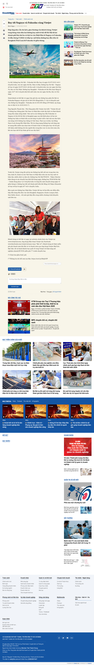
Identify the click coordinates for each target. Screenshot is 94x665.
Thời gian (49, 292)
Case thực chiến (43, 586)
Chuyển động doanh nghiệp (28, 601)
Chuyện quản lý (43, 588)
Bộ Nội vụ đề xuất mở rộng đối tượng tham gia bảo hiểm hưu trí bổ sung (46, 392)
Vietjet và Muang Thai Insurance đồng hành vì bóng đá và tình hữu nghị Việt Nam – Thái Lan (82, 44)
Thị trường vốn (79, 583)
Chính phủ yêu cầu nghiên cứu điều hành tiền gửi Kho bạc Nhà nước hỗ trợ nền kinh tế (46, 365)
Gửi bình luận (15, 286)
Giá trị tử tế (5, 605)
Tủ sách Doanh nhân (8, 603)
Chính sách (78, 581)
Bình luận (5, 583)
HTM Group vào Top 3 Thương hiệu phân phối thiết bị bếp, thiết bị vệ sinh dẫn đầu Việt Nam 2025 (45, 303)
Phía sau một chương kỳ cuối (74, 503)
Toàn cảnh (18, 13)
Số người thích (57, 291)
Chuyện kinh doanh (48, 13)
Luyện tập (41, 605)
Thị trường (60, 586)
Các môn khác (43, 614)
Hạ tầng (77, 586)
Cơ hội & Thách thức (63, 581)
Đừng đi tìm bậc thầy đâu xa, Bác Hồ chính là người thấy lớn (58, 425)
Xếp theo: (43, 291)
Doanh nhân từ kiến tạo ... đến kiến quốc (9, 625)
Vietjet (13, 274)
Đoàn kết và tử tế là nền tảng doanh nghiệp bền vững (12, 425)
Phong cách (5, 601)
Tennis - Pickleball (44, 612)
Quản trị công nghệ (44, 583)
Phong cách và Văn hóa (76, 13)
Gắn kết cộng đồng (26, 603)
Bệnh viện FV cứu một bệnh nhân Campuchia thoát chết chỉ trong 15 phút (77, 543)
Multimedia (6, 401)
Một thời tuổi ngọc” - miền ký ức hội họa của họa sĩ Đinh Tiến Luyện (71, 561)
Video (14, 401)
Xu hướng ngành (7, 588)
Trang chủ (11, 19)
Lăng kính (60, 588)
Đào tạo (41, 590)
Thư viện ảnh (27, 401)
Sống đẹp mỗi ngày (44, 601)
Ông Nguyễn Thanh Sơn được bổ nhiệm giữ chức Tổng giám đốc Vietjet (83, 53)
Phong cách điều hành (27, 586)
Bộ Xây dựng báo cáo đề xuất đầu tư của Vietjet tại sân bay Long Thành (82, 62)
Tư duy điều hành (44, 581)
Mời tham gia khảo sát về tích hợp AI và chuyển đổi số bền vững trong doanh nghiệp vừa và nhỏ (71, 510)
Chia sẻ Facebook (16, 269)
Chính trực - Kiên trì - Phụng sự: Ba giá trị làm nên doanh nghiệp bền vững (35, 425)
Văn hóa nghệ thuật (80, 602)
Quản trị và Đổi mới (36, 13)
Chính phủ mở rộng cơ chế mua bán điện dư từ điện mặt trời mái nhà (15, 392)
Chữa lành (42, 603)
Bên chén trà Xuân (7, 628)
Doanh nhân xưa (25, 588)
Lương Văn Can (6, 607)
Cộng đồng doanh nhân (9, 586)
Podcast (19, 401)
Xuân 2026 (6, 619)
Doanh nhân (26, 13)
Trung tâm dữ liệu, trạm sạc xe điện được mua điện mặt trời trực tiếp (15, 364)
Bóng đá (41, 607)
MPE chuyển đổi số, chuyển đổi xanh (44, 321)
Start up (59, 583)
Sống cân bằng (44, 597)
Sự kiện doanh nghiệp (28, 597)
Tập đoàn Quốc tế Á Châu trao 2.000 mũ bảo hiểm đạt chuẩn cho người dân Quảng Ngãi (71, 552)
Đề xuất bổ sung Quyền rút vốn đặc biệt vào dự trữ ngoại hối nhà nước (76, 392)
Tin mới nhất (9, 7)
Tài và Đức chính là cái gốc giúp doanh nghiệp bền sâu (81, 425)
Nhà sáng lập (24, 581)
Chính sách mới (28, 19)
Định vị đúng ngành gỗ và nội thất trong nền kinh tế (71, 469)
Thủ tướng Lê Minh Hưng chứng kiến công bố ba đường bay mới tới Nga (81, 35)
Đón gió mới (5, 622)
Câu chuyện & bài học (27, 592)
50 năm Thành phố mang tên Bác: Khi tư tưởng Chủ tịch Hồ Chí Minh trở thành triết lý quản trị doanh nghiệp (76, 461)
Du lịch (77, 605)
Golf (40, 609)
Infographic (35, 401)
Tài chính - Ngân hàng (61, 13)
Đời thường (68, 518)
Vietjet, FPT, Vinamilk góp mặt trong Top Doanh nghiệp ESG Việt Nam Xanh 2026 (82, 26)
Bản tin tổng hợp (7, 590)
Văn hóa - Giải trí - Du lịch (82, 598)
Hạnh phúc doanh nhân (27, 583)
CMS (76, 663)
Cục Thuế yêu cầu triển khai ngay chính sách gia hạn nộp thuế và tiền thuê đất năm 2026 (76, 365)
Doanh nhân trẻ (25, 590)
